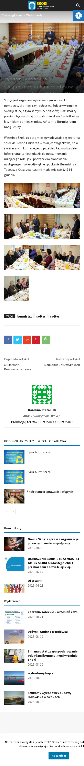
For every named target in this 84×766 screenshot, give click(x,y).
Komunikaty (12, 528)
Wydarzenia (34, 15)
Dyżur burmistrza (39, 452)
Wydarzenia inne (36, 79)
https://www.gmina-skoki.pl (42, 416)
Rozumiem (59, 755)
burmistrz (24, 316)
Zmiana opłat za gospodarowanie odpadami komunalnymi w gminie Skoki (52, 655)
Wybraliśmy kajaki (41, 673)
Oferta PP (35, 580)
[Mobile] (1, 2)
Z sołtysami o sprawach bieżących (50, 492)
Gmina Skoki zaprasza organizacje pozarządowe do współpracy (53, 541)
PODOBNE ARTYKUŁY (19, 441)
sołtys (41, 316)
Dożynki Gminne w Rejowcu (48, 632)
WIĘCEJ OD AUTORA (52, 441)
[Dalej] (13, 511)
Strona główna (12, 15)
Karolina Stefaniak (42, 410)
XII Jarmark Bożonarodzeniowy (17, 367)
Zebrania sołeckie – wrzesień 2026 (52, 612)
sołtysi (55, 316)
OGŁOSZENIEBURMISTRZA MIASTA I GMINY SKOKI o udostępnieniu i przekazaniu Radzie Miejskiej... (53, 563)
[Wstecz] (6, 511)
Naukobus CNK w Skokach (62, 365)
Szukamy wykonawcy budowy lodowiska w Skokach (49, 695)
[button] (78, 15)
